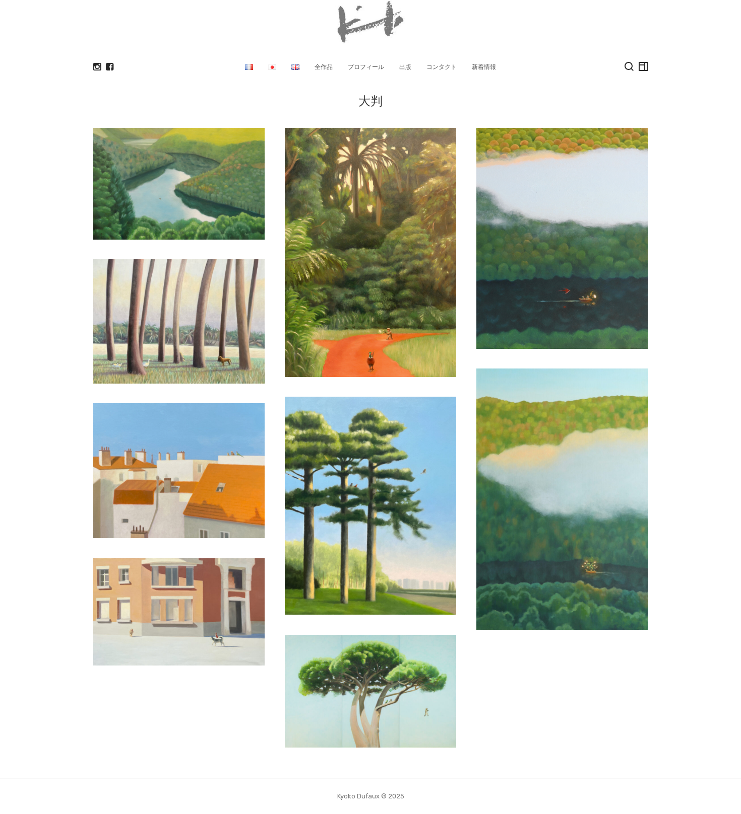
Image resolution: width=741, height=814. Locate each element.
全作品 (324, 66)
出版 (405, 66)
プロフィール (366, 66)
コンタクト (441, 66)
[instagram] (97, 67)
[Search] (629, 66)
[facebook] (109, 67)
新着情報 (484, 66)
